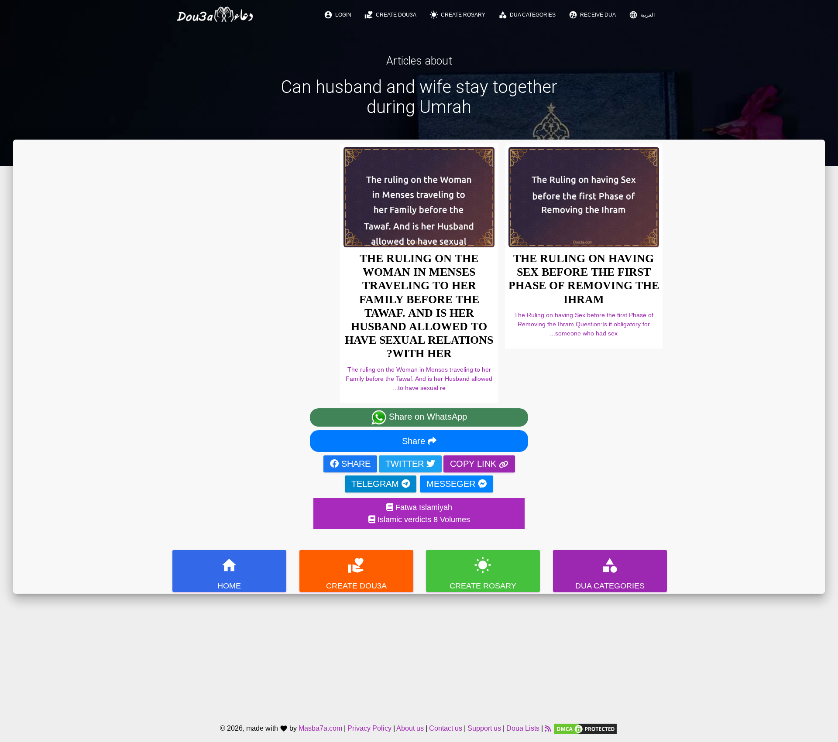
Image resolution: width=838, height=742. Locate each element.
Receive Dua (592, 14)
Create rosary (457, 14)
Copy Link (474, 463)
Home (229, 573)
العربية (642, 14)
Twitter (405, 463)
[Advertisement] (419, 655)
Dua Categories (527, 14)
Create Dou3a (390, 14)
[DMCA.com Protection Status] (585, 728)
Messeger (452, 484)
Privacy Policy (369, 728)
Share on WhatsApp (426, 416)
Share (415, 441)
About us (410, 728)
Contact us (445, 728)
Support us (484, 728)
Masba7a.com (320, 728)
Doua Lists (522, 728)
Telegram (376, 484)
